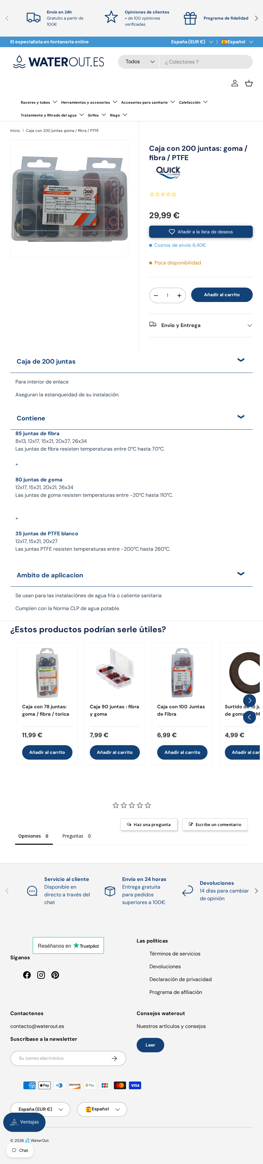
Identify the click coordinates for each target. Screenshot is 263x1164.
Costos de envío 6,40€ (180, 245)
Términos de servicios (174, 953)
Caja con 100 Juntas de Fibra (181, 710)
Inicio (15, 131)
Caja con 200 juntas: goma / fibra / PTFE (62, 131)
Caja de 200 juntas (46, 361)
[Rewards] (24, 1122)
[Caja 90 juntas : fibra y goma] (115, 673)
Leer (150, 1045)
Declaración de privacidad (180, 979)
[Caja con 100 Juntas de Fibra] (182, 673)
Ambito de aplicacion (50, 575)
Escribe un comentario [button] (218, 824)
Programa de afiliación (175, 992)
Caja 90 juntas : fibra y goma (114, 710)
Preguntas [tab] (72, 836)
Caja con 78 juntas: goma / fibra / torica (45, 710)
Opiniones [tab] (29, 836)
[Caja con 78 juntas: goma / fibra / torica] (47, 673)
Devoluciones (165, 966)
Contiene (31, 418)
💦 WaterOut (37, 1140)
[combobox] (185, 62)
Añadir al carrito (222, 294)
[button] (249, 83)
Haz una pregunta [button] (152, 824)
